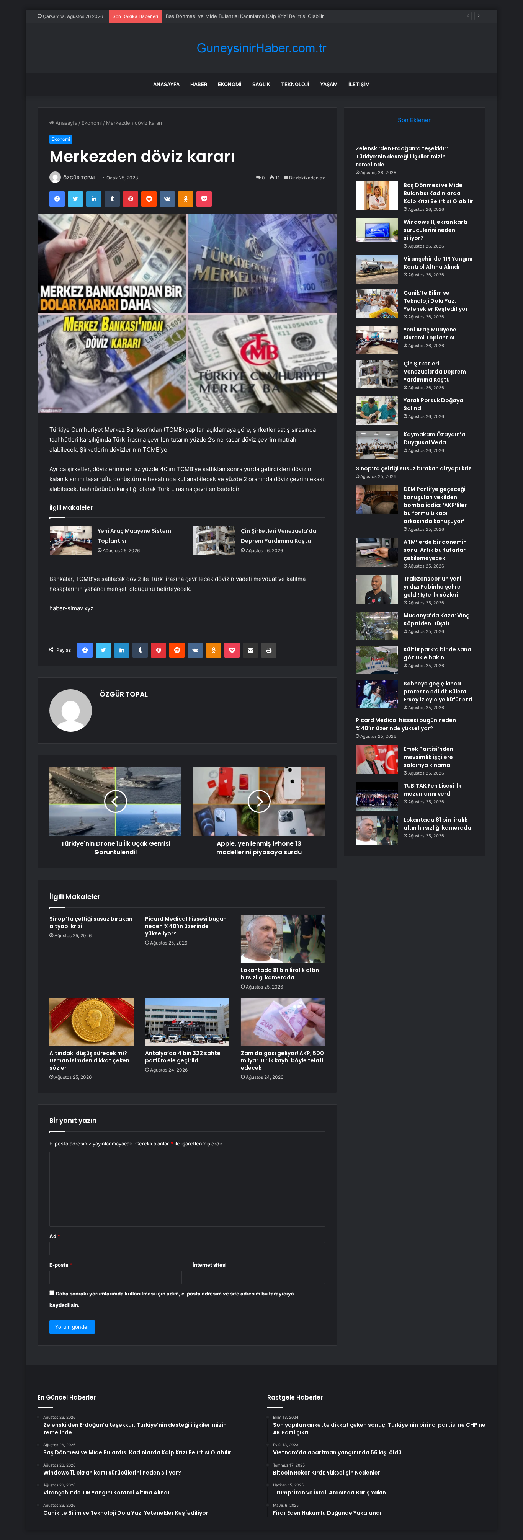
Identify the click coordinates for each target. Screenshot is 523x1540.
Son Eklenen (415, 120)
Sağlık (261, 84)
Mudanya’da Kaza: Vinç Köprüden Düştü (436, 619)
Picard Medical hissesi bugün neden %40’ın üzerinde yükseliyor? (186, 926)
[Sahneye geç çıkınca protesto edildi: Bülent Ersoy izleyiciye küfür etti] (377, 694)
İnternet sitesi (210, 1265)
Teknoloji (295, 84)
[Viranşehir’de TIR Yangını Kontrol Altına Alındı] (377, 269)
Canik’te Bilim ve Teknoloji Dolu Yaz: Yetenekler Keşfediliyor (436, 301)
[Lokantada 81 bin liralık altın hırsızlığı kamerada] (283, 939)
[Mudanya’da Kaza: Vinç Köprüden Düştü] (377, 626)
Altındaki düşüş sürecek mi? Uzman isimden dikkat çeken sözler (89, 1060)
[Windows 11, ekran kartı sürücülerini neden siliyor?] (377, 230)
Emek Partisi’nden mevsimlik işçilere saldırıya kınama (428, 757)
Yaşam (329, 84)
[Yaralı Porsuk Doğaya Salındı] (377, 410)
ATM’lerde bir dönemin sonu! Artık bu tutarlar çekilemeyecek (435, 550)
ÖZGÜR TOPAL (79, 178)
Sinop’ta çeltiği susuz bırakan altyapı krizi (90, 922)
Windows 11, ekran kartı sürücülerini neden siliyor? (435, 230)
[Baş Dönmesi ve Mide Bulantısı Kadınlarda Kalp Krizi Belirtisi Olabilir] (377, 195)
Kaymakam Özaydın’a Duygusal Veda (434, 438)
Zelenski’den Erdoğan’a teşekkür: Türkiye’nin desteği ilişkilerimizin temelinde (402, 156)
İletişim (359, 84)
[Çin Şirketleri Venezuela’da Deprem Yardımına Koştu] (214, 540)
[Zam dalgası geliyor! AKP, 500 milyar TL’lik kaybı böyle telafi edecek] (283, 1022)
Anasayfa (166, 84)
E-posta (60, 1265)
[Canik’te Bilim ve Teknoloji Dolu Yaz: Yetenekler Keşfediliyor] (377, 303)
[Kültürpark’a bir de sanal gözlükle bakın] (377, 660)
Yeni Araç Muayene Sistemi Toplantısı (430, 333)
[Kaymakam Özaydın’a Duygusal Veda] (377, 445)
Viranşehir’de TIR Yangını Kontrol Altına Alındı (438, 263)
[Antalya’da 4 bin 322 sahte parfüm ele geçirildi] (187, 1022)
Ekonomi (230, 84)
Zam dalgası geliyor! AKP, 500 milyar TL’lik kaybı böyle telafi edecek (282, 1060)
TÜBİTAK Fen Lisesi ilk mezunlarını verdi (432, 790)
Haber (198, 84)
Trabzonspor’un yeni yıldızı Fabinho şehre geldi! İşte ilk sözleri (432, 587)
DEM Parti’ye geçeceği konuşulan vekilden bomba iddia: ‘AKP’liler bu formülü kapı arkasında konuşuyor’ (435, 505)
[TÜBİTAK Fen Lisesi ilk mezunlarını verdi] (377, 796)
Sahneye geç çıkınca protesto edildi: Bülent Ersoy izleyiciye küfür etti (438, 691)
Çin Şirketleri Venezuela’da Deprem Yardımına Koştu (435, 371)
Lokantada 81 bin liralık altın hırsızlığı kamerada (280, 973)
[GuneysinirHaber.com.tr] (261, 48)
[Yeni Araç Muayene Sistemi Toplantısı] (71, 540)
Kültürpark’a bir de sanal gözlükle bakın (438, 653)
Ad (54, 1236)
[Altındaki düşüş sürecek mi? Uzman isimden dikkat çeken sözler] (91, 1022)
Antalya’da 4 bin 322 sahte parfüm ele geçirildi (183, 1056)
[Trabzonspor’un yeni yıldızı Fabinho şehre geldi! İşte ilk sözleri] (377, 589)
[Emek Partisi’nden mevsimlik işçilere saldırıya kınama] (377, 759)
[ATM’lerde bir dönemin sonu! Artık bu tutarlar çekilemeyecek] (377, 552)
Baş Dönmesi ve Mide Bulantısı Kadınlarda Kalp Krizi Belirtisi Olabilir (438, 193)
